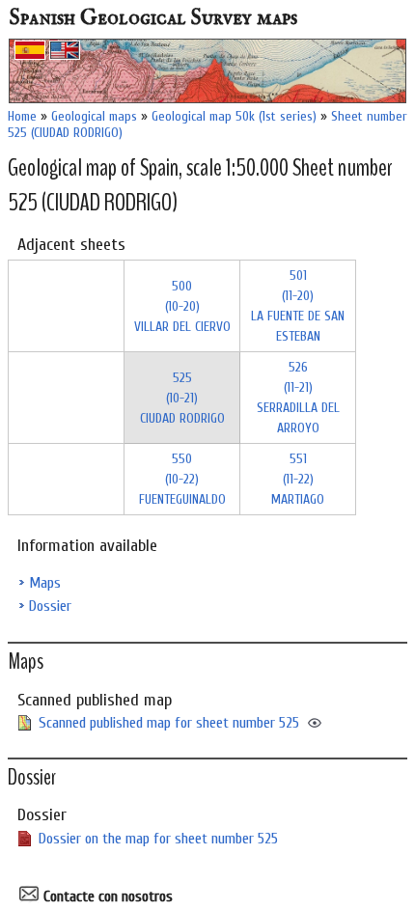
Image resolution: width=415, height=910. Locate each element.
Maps (45, 583)
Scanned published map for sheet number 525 (169, 722)
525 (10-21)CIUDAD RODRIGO (182, 398)
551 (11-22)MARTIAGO (297, 479)
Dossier (50, 606)
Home (22, 116)
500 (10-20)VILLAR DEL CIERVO (182, 306)
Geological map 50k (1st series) (234, 116)
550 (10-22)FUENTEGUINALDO (182, 479)
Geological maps (94, 116)
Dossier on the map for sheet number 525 (158, 838)
